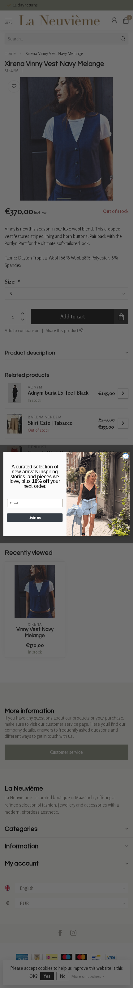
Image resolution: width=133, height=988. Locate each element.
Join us (35, 517)
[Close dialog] (125, 456)
